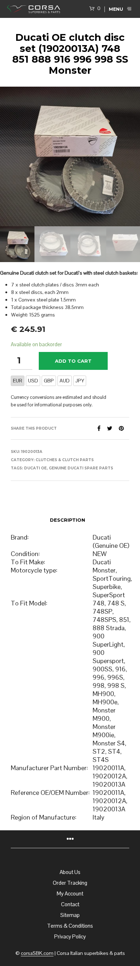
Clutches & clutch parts (65, 460)
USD (33, 380)
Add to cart (73, 361)
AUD (65, 380)
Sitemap (70, 915)
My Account (70, 893)
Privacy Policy (70, 936)
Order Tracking (70, 882)
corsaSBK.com (37, 953)
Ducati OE (35, 468)
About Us (70, 872)
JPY (79, 380)
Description (67, 520)
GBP (49, 380)
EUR (17, 380)
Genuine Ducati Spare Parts (81, 468)
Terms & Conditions (70, 925)
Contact (70, 904)
